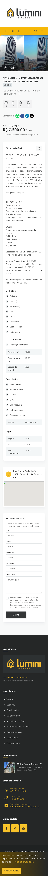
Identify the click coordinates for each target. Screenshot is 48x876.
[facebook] (22, 116)
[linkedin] (27, 116)
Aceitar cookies (11, 870)
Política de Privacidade (29, 608)
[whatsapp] (17, 116)
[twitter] (32, 116)
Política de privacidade (23, 862)
